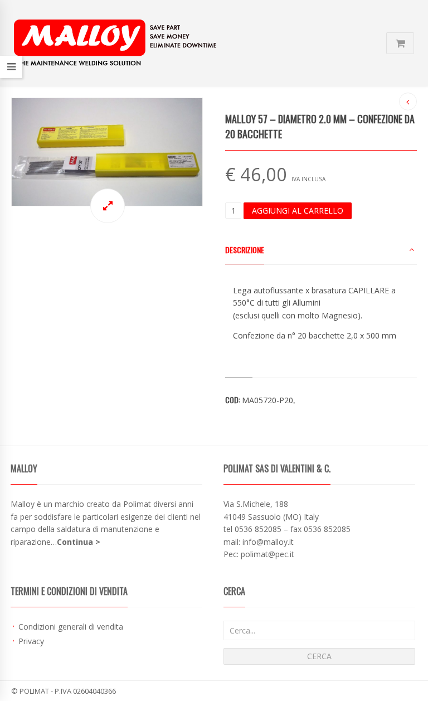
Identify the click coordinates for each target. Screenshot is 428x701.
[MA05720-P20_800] (107, 152)
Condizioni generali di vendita (70, 626)
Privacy (31, 641)
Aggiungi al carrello (297, 210)
